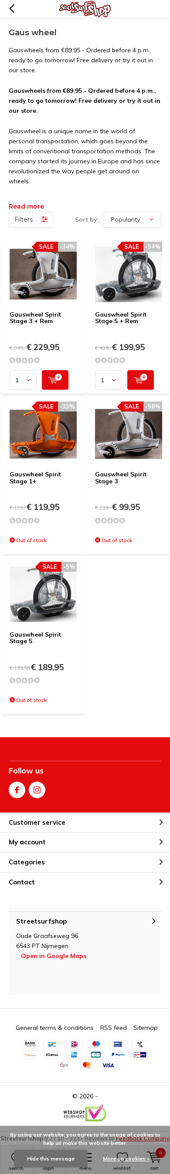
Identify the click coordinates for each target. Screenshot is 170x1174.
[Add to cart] (55, 380)
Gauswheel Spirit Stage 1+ (35, 477)
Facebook (17, 790)
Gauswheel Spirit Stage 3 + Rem (35, 317)
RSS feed (113, 1028)
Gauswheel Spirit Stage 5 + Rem (120, 317)
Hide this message (51, 1158)
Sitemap (145, 1028)
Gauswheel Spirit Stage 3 (120, 477)
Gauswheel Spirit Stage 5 (35, 638)
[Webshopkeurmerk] (85, 1113)
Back (11, 8)
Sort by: (87, 219)
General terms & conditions (55, 1028)
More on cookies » (126, 1158)
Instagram (37, 790)
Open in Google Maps (53, 956)
